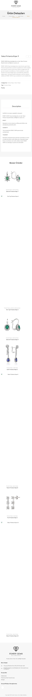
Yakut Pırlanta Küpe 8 (27, 57)
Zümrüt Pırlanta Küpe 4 (12, 339)
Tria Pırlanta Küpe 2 (12, 517)
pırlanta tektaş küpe (15, 308)
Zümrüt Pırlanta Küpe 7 (12, 191)
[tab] (16, 106)
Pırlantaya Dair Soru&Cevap (8, 677)
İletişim (3, 679)
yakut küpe (20, 16)
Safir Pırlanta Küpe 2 (12, 369)
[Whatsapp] (18, 88)
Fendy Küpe (12, 16)
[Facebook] (7, 88)
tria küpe (15, 516)
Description (16, 106)
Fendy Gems (14, 695)
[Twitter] (10, 88)
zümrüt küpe (15, 189)
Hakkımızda (4, 675)
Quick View (21, 167)
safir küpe (15, 367)
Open (2, 9)
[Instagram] (2, 687)
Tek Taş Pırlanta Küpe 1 (12, 309)
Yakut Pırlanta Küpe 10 (30, 57)
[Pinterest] (13, 88)
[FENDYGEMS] (16, 4)
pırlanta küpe (7, 85)
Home (3, 16)
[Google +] (16, 88)
